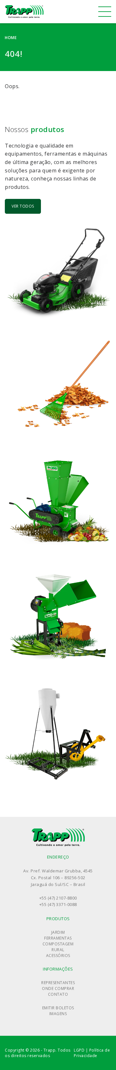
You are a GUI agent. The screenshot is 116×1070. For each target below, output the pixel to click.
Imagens (58, 1013)
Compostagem (58, 944)
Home (10, 37)
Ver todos (23, 206)
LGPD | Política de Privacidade (92, 1052)
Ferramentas (58, 938)
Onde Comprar (58, 988)
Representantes (58, 982)
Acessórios (58, 955)
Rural (58, 949)
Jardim (58, 932)
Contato (58, 994)
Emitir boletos (58, 1008)
